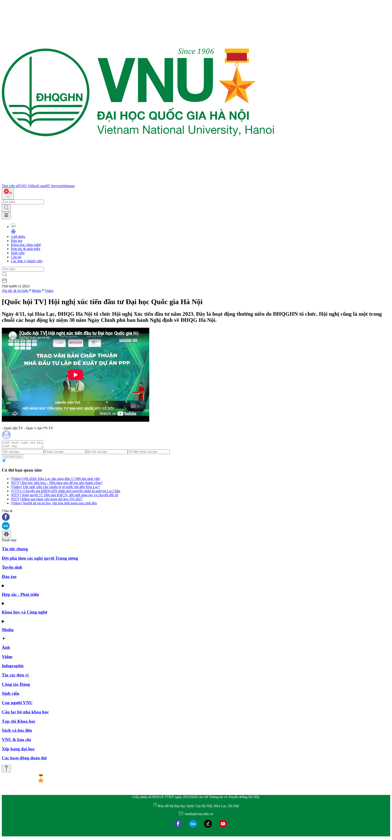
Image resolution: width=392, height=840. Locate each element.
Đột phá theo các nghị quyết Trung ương (40, 558)
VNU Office (28, 186)
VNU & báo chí (16, 739)
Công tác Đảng (16, 684)
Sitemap (69, 186)
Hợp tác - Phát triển (20, 594)
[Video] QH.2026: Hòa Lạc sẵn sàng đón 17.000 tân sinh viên (55, 479)
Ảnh (6, 647)
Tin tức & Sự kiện (15, 291)
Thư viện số (10, 186)
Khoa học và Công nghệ (24, 612)
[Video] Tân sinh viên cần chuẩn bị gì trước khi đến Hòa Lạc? (55, 487)
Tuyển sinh (12, 567)
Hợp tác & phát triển (25, 249)
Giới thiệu (18, 236)
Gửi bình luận (13, 456)
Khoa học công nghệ (26, 245)
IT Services (55, 186)
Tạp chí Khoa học (18, 721)
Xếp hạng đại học (18, 748)
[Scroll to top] (6, 768)
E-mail (42, 186)
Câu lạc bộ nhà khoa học (25, 712)
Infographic (13, 665)
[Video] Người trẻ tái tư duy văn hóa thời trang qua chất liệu (54, 503)
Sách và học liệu (17, 730)
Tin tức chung (15, 548)
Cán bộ (16, 257)
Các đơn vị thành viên (26, 261)
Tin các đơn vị (15, 675)
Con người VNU (17, 702)
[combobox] (8, 194)
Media (36, 291)
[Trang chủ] (138, 182)
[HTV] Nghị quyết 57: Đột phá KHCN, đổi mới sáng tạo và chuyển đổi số (64, 495)
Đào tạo (16, 241)
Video (49, 291)
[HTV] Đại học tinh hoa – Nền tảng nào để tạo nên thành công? (57, 483)
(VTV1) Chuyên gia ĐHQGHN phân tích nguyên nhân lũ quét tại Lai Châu (65, 491)
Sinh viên (17, 253)
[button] (196, 517)
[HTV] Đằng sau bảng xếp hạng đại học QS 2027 (47, 499)
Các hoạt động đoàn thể (24, 758)
